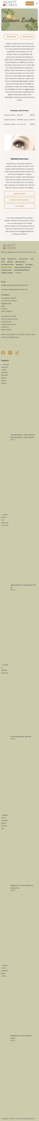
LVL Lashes (19, 206)
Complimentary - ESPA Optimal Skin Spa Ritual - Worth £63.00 (22, 436)
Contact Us (12, 259)
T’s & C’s (18, 273)
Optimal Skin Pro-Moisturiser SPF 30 (23, 586)
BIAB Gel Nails (20, 262)
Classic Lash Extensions (19, 200)
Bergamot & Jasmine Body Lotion (21, 1037)
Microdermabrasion (21, 270)
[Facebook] (3, 353)
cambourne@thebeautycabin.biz (14, 289)
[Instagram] (10, 353)
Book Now (30, 3)
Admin (3, 344)
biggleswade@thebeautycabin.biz (14, 285)
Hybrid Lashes (19, 193)
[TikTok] (17, 353)
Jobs (32, 259)
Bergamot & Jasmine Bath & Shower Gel (21, 886)
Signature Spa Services (22, 267)
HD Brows (19, 264)
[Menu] (37, 3)
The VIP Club (23, 259)
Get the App (27, 36)
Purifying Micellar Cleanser (20, 737)
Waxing (10, 262)
